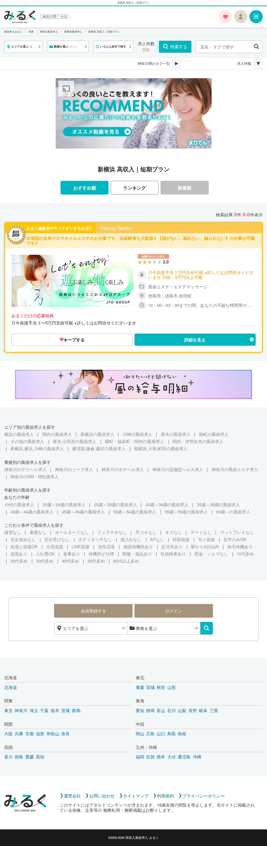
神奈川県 (49, 16)
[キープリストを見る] (225, 16)
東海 (140, 700)
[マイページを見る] (240, 16)
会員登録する (93, 611)
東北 (140, 677)
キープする (74, 340)
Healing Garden (116, 228)
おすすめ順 (84, 187)
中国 (140, 724)
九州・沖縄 (146, 747)
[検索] (206, 628)
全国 (63, 16)
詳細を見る (194, 340)
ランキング (134, 187)
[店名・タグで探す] (256, 47)
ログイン (173, 611)
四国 (8, 747)
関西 (8, 724)
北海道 (10, 677)
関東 (8, 700)
